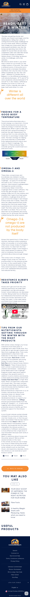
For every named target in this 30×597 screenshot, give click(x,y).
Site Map (15, 577)
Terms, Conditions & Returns (15, 558)
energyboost (14, 18)
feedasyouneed (22, 18)
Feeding (17, 15)
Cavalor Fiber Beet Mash (9, 379)
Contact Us (15, 553)
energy (8, 18)
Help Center (15, 574)
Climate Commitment (15, 566)
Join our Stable (14, 582)
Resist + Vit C (17, 421)
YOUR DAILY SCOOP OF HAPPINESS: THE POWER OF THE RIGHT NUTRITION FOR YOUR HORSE (19, 493)
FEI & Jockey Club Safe (15, 572)
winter (17, 20)
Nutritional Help (15, 556)
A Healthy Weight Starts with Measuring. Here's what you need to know (18, 513)
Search (15, 550)
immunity (12, 20)
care (3, 18)
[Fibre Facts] (5, 503)
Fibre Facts (15, 502)
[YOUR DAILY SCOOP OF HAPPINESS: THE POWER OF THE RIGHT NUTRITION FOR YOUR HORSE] (5, 490)
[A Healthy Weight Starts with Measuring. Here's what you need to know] (5, 509)
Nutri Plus (4, 363)
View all (15, 484)
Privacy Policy (15, 561)
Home (11, 15)
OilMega (22, 400)
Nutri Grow (15, 357)
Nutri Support (5, 365)
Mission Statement (15, 569)
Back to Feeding (16, 468)
